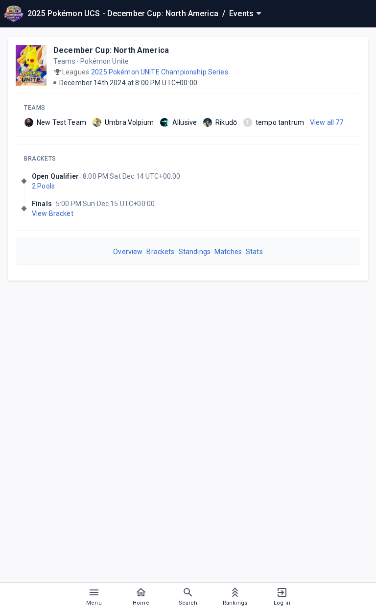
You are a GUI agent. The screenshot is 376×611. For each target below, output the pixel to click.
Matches (228, 252)
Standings (195, 252)
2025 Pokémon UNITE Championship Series (159, 72)
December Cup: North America (111, 50)
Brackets (40, 158)
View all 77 (327, 122)
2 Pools (43, 186)
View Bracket (52, 213)
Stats (254, 252)
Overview (127, 252)
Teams (35, 107)
